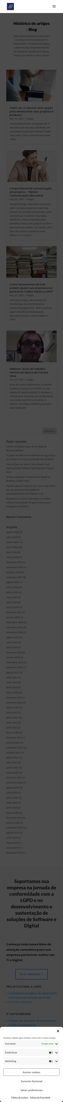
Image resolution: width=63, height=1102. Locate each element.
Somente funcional (31, 1081)
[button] (58, 1031)
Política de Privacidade (40, 1097)
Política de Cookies (19, 1097)
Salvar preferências (32, 1090)
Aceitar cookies (31, 1072)
